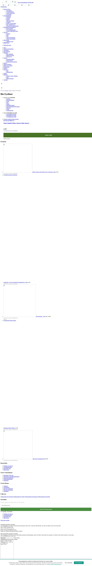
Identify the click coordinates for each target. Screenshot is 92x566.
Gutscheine (6, 50)
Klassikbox (6, 491)
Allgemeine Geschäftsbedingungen (11, 476)
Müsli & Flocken (10, 55)
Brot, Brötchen (9, 54)
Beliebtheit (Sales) (10, 105)
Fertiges (5, 68)
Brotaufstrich (6, 67)
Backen (5, 63)
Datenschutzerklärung (8, 477)
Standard (8, 98)
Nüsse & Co (9, 56)
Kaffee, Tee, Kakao (7, 65)
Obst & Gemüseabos (8, 490)
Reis (7, 70)
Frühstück (5, 52)
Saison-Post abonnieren (46, 509)
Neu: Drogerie (6, 51)
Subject (16, 539)
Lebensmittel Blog (7, 467)
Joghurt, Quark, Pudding (12, 76)
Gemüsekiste (6, 487)
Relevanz (8, 107)
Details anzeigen (6, 138)
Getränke (5, 79)
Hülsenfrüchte (9, 72)
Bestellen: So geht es (8, 466)
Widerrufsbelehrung (7, 479)
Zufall (7, 109)
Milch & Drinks (10, 78)
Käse (7, 77)
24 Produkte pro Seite (11, 114)
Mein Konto (6, 469)
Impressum (5, 480)
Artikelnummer (9, 110)
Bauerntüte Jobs (7, 468)
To (14, 536)
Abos (4, 47)
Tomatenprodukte (10, 59)
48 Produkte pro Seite (11, 115)
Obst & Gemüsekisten (8, 49)
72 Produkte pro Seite (11, 116)
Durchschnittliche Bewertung (13, 106)
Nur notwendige (68, 562)
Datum (7, 104)
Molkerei (5, 74)
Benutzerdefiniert (10, 100)
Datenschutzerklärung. (56, 564)
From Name (17, 537)
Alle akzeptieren (78, 562)
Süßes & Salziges (7, 64)
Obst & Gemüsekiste (8, 488)
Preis (7, 102)
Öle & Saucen (9, 60)
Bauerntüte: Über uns (8, 475)
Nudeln (5, 73)
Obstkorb (5, 486)
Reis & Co (5, 69)
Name (7, 101)
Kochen (5, 58)
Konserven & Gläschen (11, 61)
